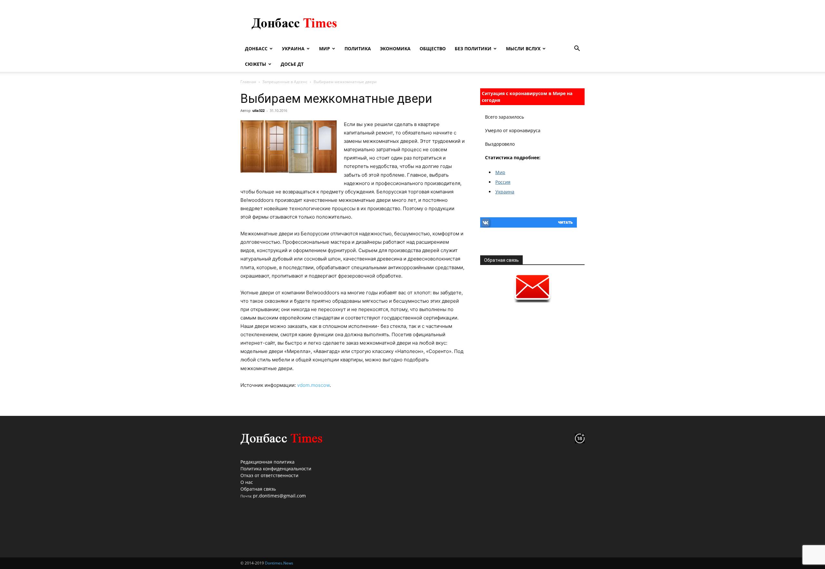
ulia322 (258, 110)
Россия (502, 182)
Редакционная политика (267, 462)
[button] (577, 49)
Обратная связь (258, 489)
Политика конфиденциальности (275, 469)
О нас (246, 482)
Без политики (473, 48)
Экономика (395, 48)
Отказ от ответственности (269, 475)
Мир (324, 48)
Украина (293, 48)
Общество (433, 48)
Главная (248, 81)
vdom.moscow (313, 385)
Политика (358, 48)
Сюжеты (255, 64)
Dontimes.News (279, 563)
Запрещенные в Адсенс (284, 81)
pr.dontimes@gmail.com (279, 496)
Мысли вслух (523, 48)
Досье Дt (292, 64)
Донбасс (256, 48)
